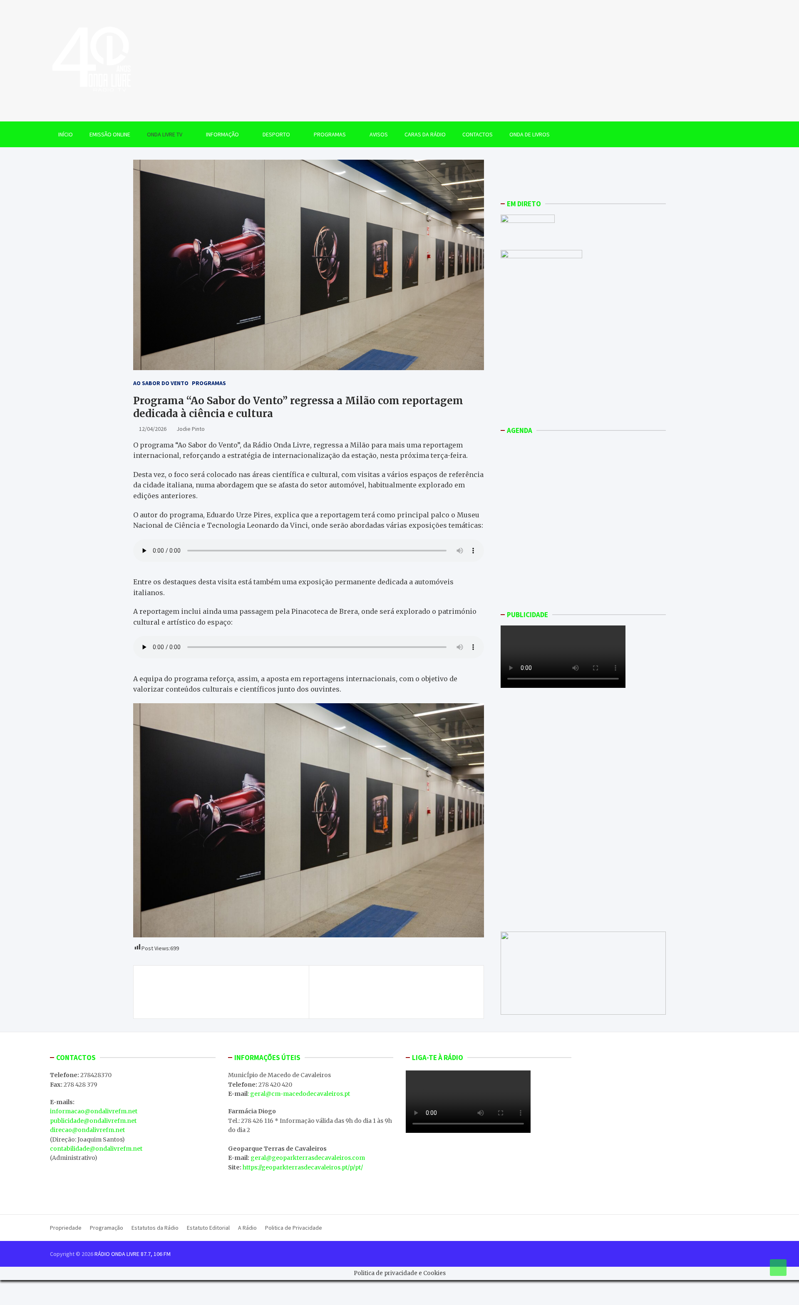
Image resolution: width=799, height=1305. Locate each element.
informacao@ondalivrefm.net (93, 1111)
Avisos (379, 134)
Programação (106, 1227)
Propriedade (66, 1227)
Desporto (276, 134)
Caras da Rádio (425, 134)
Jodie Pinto (190, 429)
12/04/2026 (152, 429)
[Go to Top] (778, 1267)
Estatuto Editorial (208, 1227)
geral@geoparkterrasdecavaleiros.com (308, 1158)
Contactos (477, 134)
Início (65, 134)
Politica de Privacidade (293, 1227)
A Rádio (247, 1227)
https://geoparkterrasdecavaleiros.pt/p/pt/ (303, 1167)
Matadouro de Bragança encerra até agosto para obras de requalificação (392, 987)
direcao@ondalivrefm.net (87, 1130)
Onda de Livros (529, 134)
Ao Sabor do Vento (161, 383)
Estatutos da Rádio (155, 1227)
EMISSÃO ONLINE (109, 134)
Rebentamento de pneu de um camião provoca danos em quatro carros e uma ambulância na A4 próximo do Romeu (225, 992)
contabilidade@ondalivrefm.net (96, 1148)
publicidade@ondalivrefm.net (93, 1121)
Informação (222, 134)
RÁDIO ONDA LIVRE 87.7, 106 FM (132, 1254)
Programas (330, 134)
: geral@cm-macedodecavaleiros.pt (299, 1093)
